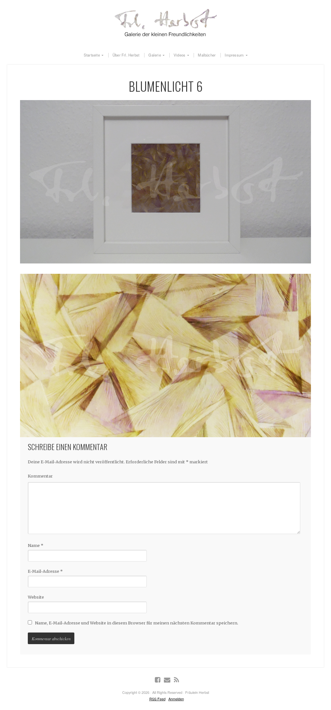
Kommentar (40, 475)
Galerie (154, 55)
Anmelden (176, 698)
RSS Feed (157, 698)
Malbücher (207, 55)
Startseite (92, 55)
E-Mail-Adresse (45, 571)
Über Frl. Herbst (125, 55)
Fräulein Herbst (165, 22)
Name (35, 545)
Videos (179, 55)
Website (36, 597)
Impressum (234, 55)
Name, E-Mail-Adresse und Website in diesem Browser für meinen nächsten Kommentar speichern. (136, 622)
